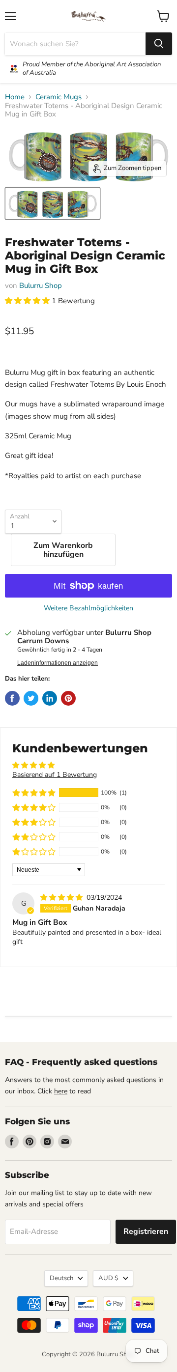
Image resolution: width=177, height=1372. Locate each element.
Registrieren (145, 1231)
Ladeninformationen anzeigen (57, 662)
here (60, 1091)
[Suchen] (159, 43)
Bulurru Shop (40, 285)
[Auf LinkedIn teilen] (49, 698)
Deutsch (61, 1278)
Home (15, 97)
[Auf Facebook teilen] (12, 698)
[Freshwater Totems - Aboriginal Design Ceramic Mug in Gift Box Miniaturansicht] (52, 203)
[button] (28, 301)
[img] (62, 897)
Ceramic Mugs (58, 97)
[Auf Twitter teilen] (31, 698)
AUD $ (108, 1278)
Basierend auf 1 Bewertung (54, 774)
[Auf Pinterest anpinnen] (68, 698)
